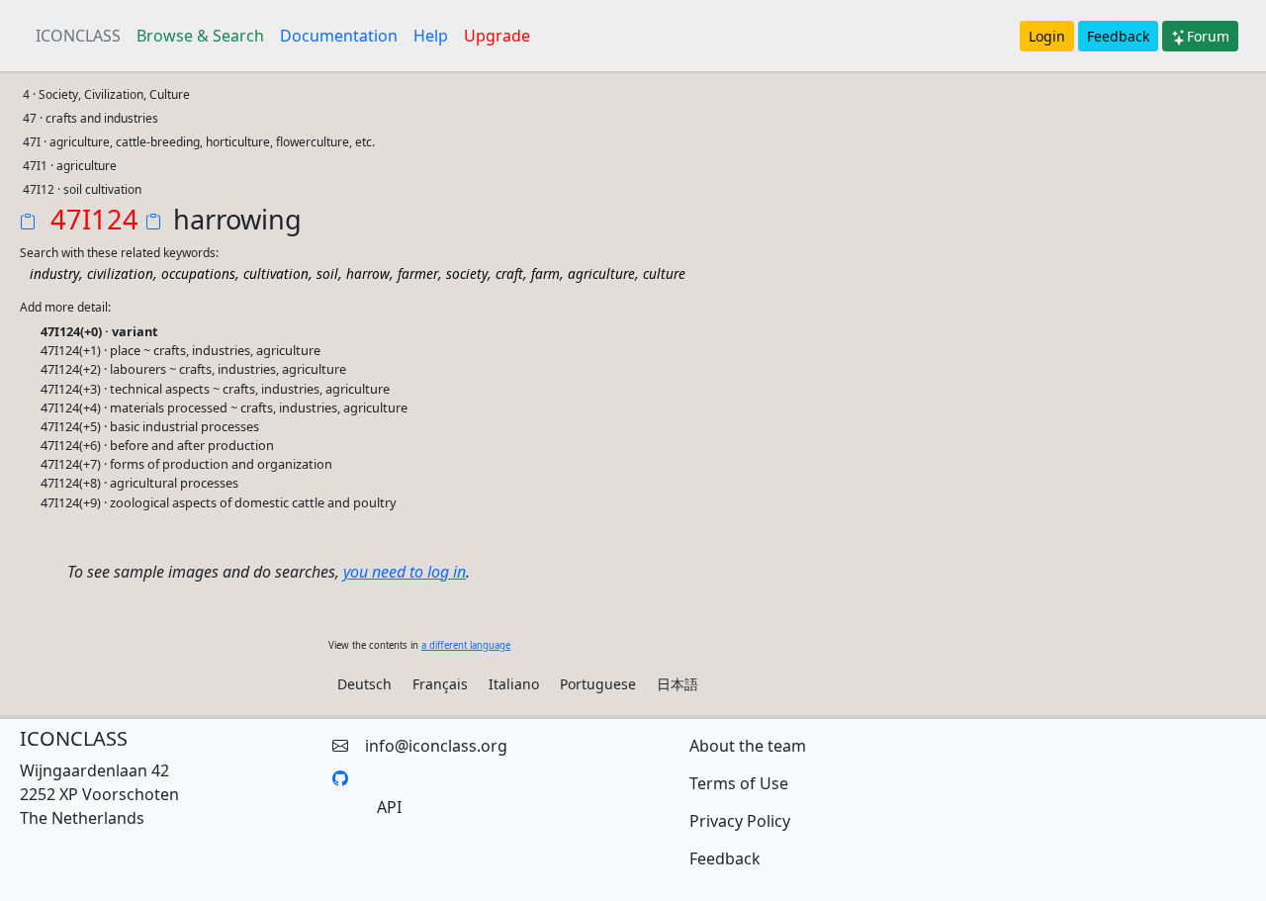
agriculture (601, 273)
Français (440, 684)
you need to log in (404, 572)
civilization (120, 273)
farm (545, 273)
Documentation (339, 35)
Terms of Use (738, 783)
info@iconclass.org (436, 746)
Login (1047, 36)
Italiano (514, 684)
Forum (1208, 36)
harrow (368, 273)
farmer (418, 273)
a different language (465, 645)
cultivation (276, 273)
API (389, 807)
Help (430, 35)
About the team (747, 746)
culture (664, 273)
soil (327, 273)
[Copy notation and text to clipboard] (157, 223)
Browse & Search (200, 35)
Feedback (1118, 36)
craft (509, 273)
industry (54, 273)
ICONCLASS (78, 35)
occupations (198, 273)
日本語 (677, 684)
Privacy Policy (739, 821)
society (467, 273)
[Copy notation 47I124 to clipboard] (32, 223)
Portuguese (598, 684)
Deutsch (364, 684)
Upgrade (497, 35)
